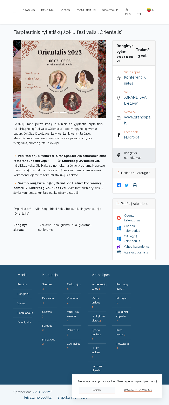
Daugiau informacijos (138, 390)
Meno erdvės (96, 302)
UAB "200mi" (42, 392)
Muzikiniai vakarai (73, 316)
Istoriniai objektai (97, 370)
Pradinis (29, 10)
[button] (20, 79)
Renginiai (47, 10)
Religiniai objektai (122, 316)
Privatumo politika (38, 397)
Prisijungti (133, 14)
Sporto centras (96, 334)
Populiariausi (86, 10)
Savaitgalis (110, 10)
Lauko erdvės (96, 352)
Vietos (65, 10)
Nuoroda (131, 137)
